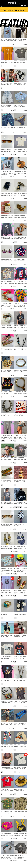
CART (25, 6)
